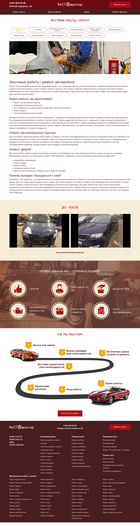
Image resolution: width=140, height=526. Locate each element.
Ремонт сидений (15, 490)
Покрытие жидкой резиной (81, 470)
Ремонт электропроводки (112, 499)
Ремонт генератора (16, 496)
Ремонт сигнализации (79, 490)
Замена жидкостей (109, 509)
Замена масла (77, 506)
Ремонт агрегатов (109, 493)
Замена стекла (45, 509)
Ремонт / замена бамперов (95, 29)
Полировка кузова (109, 444)
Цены (86, 12)
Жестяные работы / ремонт (19, 29)
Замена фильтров (109, 513)
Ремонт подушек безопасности (20, 503)
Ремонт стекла (77, 486)
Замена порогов (76, 35)
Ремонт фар (107, 490)
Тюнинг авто (108, 459)
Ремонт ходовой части (17, 483)
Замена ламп (76, 509)
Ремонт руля (45, 503)
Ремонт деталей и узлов (80, 493)
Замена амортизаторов (80, 516)
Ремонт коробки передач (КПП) (20, 486)
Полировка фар (108, 447)
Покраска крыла (77, 460)
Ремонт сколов (19, 35)
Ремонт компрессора (79, 496)
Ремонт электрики (78, 483)
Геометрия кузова (76, 29)
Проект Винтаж (119, 12)
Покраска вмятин (78, 444)
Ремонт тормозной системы (50, 496)
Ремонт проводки (46, 499)
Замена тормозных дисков (112, 516)
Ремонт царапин (57, 35)
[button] (18, 236)
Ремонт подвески (46, 486)
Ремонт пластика (95, 35)
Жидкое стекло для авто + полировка (116, 453)
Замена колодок (15, 513)
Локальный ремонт (38, 35)
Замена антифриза (47, 519)
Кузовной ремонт (48, 440)
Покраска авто (78, 440)
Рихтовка (38, 29)
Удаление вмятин (114, 29)
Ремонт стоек (45, 506)
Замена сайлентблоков (17, 516)
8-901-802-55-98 (17, 3)
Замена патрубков (15, 519)
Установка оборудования (112, 475)
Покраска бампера (78, 453)
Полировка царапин (110, 450)
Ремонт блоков (77, 499)
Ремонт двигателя (46, 483)
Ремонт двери (14, 493)
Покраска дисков (78, 447)
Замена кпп (44, 516)
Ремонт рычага (14, 506)
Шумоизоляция (108, 462)
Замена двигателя (109, 506)
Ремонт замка (108, 496)
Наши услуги (19, 12)
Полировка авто (110, 440)
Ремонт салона (108, 483)
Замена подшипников (79, 513)
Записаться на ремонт (70, 417)
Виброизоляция (108, 465)
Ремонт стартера (78, 503)
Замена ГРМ (45, 513)
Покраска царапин (78, 467)
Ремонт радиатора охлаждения (114, 486)
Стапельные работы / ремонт (57, 29)
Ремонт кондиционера (48, 490)
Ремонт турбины (109, 503)
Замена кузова (14, 509)
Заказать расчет (120, 4)
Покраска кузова (77, 457)
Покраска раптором (79, 450)
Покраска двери (77, 463)
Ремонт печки (45, 493)
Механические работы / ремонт (23, 480)
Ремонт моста (14, 499)
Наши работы (54, 12)
